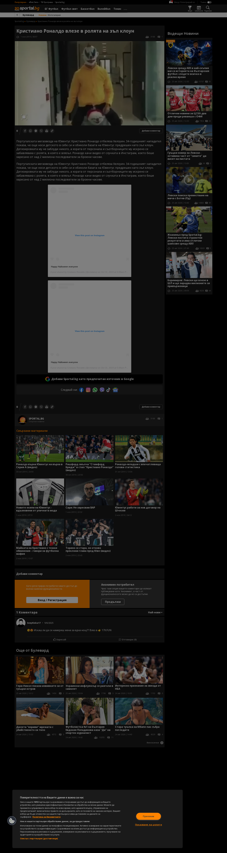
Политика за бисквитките (46, 816)
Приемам (148, 816)
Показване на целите (148, 824)
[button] (12, 821)
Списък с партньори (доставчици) (39, 838)
